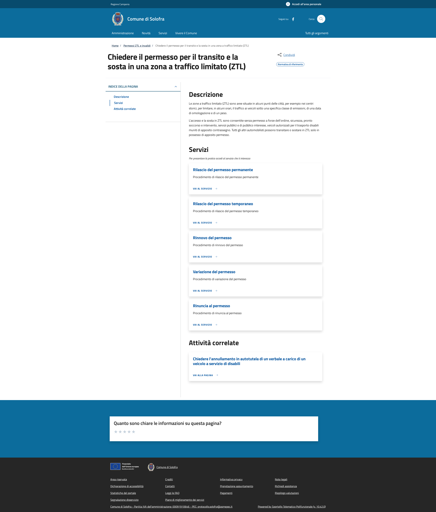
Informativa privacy (231, 479)
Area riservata (118, 479)
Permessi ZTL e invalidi (137, 46)
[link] (206, 188)
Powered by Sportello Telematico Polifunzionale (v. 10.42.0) (292, 507)
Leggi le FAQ (172, 493)
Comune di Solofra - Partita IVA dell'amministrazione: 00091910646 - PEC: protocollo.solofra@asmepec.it (171, 507)
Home (115, 46)
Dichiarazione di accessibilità (126, 486)
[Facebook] (291, 18)
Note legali (281, 479)
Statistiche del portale (123, 493)
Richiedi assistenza (286, 486)
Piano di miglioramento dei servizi (184, 500)
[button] (303, 4)
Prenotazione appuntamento (236, 486)
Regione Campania (120, 4)
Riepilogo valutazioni (287, 493)
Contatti (170, 486)
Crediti (169, 479)
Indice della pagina (123, 86)
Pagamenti (226, 493)
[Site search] (321, 19)
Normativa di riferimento (290, 63)
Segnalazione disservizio (124, 500)
